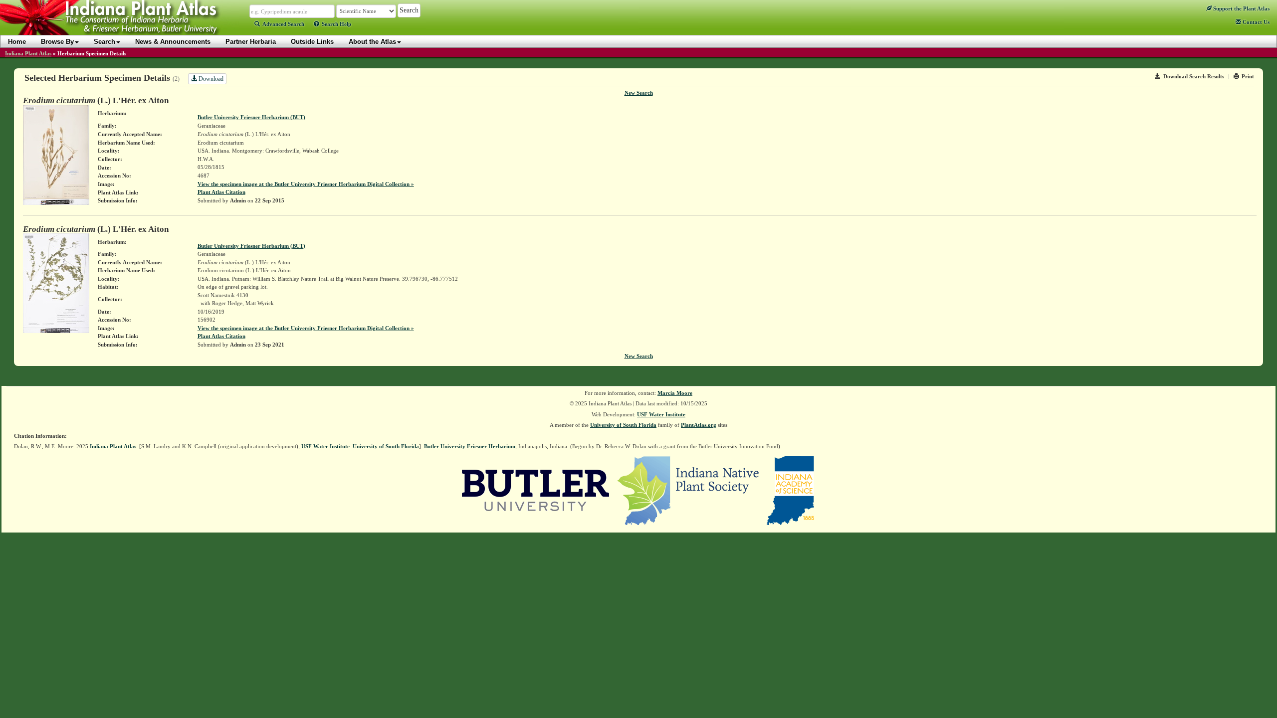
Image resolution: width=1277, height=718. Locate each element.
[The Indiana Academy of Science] (790, 490)
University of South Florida (623, 425)
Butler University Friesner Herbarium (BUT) (251, 117)
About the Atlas (372, 41)
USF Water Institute (661, 414)
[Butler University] (536, 490)
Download (210, 78)
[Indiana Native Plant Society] (688, 490)
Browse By (57, 41)
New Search (639, 93)
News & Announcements (173, 41)
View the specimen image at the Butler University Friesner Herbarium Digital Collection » (306, 184)
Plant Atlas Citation (221, 192)
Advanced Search (283, 24)
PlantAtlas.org (698, 425)
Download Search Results (1193, 76)
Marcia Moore (674, 393)
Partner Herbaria (250, 41)
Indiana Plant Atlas (28, 53)
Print (1248, 76)
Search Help (336, 24)
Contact (1255, 22)
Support (1241, 8)
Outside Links (312, 41)
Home (17, 41)
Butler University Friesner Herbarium (469, 446)
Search (104, 41)
